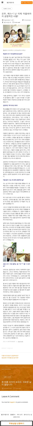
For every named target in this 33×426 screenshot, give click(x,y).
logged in (13, 402)
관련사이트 (16, 417)
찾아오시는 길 (28, 414)
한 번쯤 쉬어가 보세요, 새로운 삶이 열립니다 (16, 383)
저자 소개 (19, 414)
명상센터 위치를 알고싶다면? (10, 358)
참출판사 (12, 414)
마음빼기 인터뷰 (7, 8)
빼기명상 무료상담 (26, 2)
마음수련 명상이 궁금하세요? (10, 355)
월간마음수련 (10, 2)
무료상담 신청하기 (16, 423)
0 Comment (27, 20)
